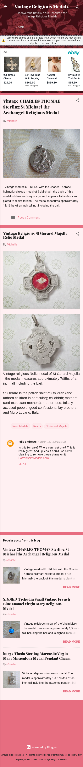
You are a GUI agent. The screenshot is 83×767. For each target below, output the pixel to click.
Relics (37, 426)
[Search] (77, 8)
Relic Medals (20, 426)
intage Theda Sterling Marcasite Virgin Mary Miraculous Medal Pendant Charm (36, 656)
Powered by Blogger (44, 747)
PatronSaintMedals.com (34, 458)
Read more (71, 587)
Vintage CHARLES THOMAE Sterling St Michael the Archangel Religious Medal (31, 106)
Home (19, 27)
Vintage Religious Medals (41, 6)
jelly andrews (27, 441)
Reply (22, 464)
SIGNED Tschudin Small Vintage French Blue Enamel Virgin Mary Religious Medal (36, 604)
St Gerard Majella (56, 426)
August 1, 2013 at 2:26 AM (52, 441)
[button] (77, 101)
